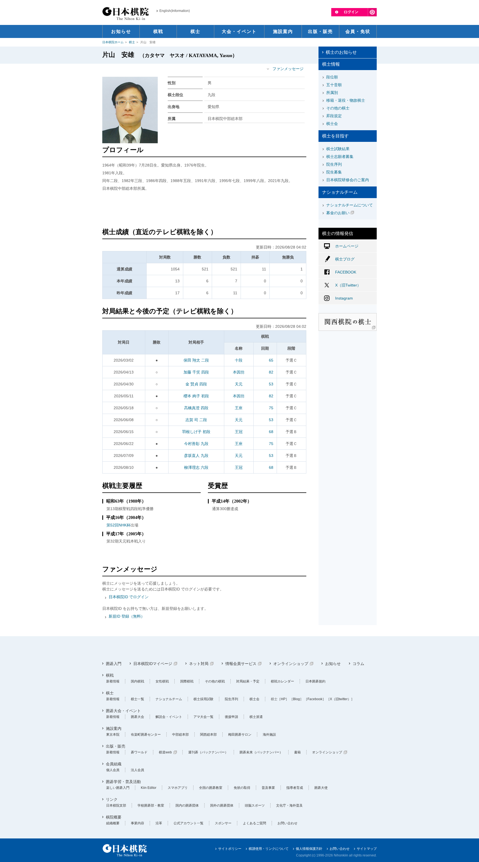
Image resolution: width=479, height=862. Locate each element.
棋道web (165, 752)
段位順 (332, 77)
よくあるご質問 (254, 823)
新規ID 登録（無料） (127, 616)
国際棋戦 (186, 681)
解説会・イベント (169, 717)
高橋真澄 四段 (196, 408)
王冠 (239, 431)
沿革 (159, 823)
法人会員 (137, 770)
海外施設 (269, 734)
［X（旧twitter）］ (340, 699)
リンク (112, 799)
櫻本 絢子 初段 (196, 396)
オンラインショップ (290, 663)
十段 (239, 360)
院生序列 (334, 164)
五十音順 (334, 85)
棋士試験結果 (338, 149)
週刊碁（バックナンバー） (208, 752)
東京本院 (112, 734)
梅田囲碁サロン (239, 734)
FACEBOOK (345, 272)
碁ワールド (139, 752)
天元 (239, 384)
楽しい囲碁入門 (117, 788)
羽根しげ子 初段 (196, 431)
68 (271, 431)
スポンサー (223, 823)
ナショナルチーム (169, 699)
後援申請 (231, 717)
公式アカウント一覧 (188, 823)
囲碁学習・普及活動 (123, 781)
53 (271, 384)
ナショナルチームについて (349, 205)
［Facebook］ (315, 699)
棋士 (132, 42)
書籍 (297, 752)
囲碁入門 (113, 663)
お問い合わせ (287, 823)
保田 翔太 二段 (196, 360)
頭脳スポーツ (255, 805)
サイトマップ (367, 849)
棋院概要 (113, 817)
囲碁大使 (321, 788)
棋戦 (110, 675)
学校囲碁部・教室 (150, 805)
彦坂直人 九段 (196, 455)
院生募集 (334, 172)
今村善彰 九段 (196, 443)
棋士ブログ (345, 259)
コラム (358, 663)
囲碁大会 (137, 717)
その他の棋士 (338, 108)
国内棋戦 (137, 681)
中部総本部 (180, 734)
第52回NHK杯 (118, 525)
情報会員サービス (240, 663)
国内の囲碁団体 (187, 805)
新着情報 (112, 681)
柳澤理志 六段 (196, 467)
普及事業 (268, 788)
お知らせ (333, 663)
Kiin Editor (148, 788)
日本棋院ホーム (113, 42)
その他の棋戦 (215, 681)
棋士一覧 (137, 699)
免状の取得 (242, 788)
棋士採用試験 (203, 699)
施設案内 (113, 728)
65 (271, 360)
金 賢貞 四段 (196, 384)
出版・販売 (115, 746)
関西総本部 (208, 734)
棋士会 (332, 123)
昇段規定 (334, 116)
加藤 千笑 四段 (196, 372)
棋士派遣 (256, 717)
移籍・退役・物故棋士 (345, 100)
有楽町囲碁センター (146, 734)
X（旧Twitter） (348, 285)
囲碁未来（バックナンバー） (261, 752)
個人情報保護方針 (309, 849)
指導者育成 (294, 788)
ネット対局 (198, 663)
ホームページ (346, 246)
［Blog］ (296, 699)
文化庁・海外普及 (289, 805)
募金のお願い (338, 213)
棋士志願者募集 (339, 156)
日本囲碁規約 (315, 681)
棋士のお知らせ (341, 52)
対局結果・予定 (247, 681)
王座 (239, 408)
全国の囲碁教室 (210, 788)
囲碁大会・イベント (123, 710)
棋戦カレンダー (282, 681)
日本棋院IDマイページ (152, 663)
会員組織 (113, 764)
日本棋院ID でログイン (129, 597)
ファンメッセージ (288, 68)
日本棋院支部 (116, 805)
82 (271, 372)
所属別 (332, 92)
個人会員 (112, 770)
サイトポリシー (229, 849)
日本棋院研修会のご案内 (347, 180)
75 (271, 408)
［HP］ (283, 699)
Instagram (344, 298)
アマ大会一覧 (203, 717)
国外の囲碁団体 (221, 805)
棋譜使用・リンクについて (269, 849)
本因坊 (238, 372)
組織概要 (112, 823)
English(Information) (174, 11)
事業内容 (137, 823)
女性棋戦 (162, 681)
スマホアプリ (178, 788)
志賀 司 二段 (196, 420)
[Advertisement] (204, 210)
